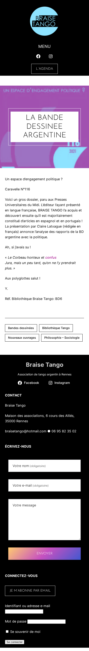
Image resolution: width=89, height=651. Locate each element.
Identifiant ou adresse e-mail (27, 606)
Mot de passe (15, 621)
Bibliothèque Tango (56, 328)
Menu (44, 46)
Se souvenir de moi (24, 632)
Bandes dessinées (21, 328)
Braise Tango (44, 364)
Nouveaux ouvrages (22, 337)
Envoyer (45, 553)
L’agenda (44, 69)
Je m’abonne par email (30, 590)
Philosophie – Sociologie (61, 337)
